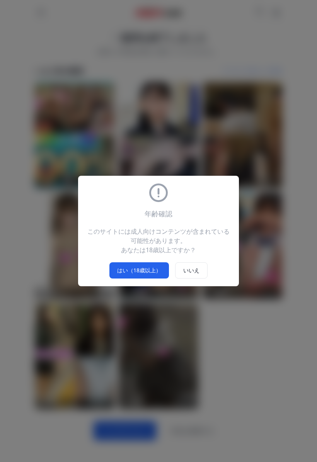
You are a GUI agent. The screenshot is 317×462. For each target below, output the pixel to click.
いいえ (191, 270)
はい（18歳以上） (139, 270)
